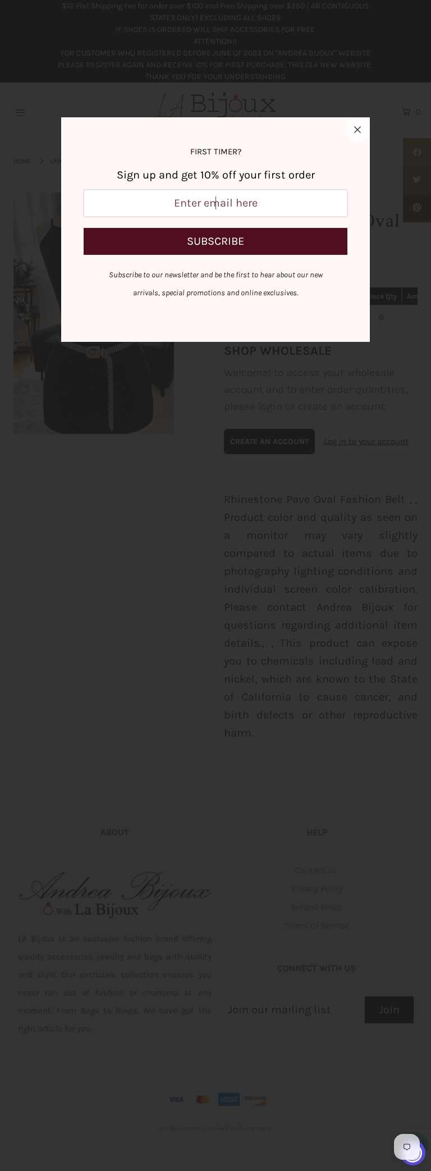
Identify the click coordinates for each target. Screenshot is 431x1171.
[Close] (357, 129)
